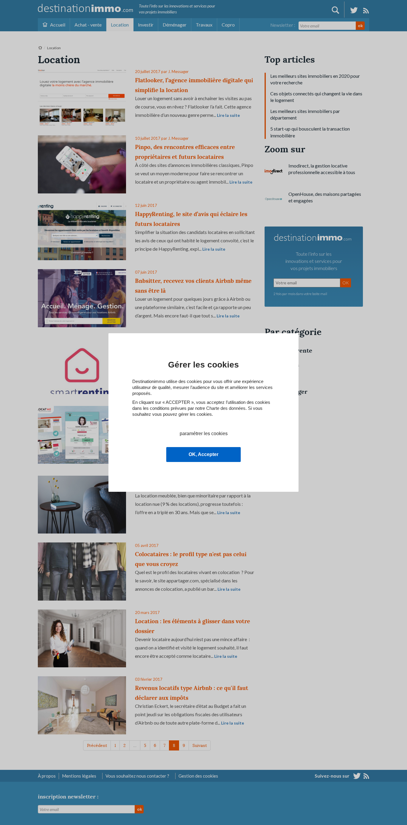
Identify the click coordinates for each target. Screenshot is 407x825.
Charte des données (226, 408)
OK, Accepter (203, 454)
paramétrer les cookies (204, 433)
